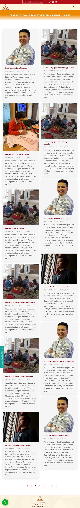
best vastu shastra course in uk (56, 287)
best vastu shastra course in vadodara (59, 361)
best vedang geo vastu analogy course (59, 68)
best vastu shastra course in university (20, 302)
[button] (5, 502)
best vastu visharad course (16, 68)
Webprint (41, 503)
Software (46, 503)
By (14, 71)
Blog (6, 71)
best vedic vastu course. (15, 228)
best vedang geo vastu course (17, 154)
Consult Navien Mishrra (2, 357)
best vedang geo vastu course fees (57, 218)
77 (52, 486)
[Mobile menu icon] (76, 7)
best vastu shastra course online (56, 436)
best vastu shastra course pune (17, 445)
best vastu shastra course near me (19, 377)
